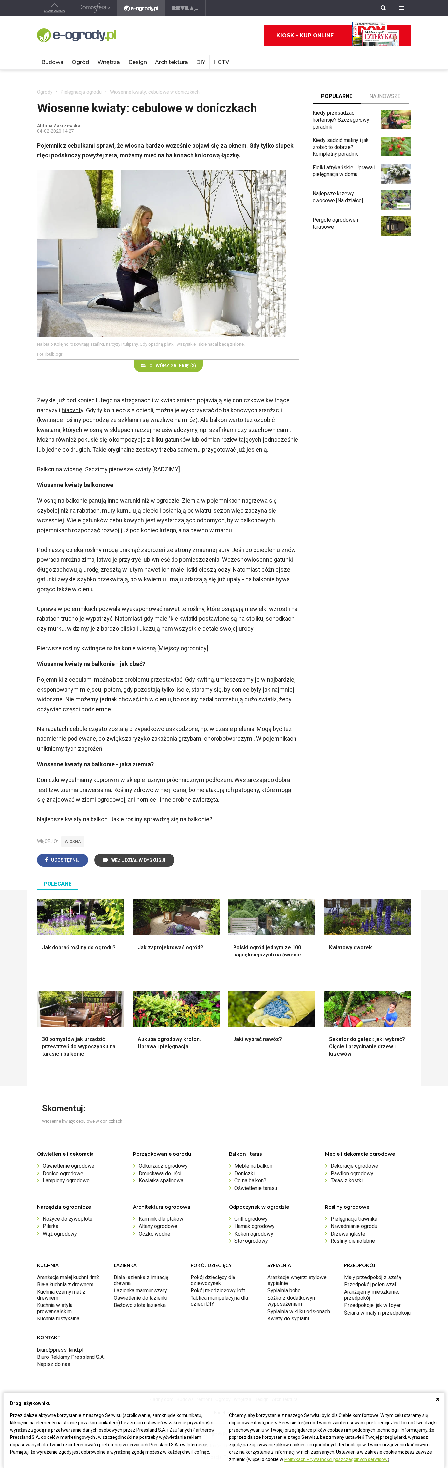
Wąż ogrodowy (60, 1234)
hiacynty (72, 410)
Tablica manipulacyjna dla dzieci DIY (219, 1301)
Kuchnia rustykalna (58, 1319)
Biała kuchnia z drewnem (65, 1284)
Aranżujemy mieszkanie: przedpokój (371, 1295)
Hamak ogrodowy (254, 1226)
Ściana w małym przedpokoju (377, 1313)
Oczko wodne (154, 1234)
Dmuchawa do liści (160, 1173)
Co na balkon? (250, 1180)
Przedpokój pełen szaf (370, 1284)
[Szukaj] (383, 8)
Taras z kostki (347, 1180)
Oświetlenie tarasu (255, 1188)
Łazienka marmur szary (140, 1290)
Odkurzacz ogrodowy (163, 1166)
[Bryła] (185, 8)
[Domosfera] (94, 8)
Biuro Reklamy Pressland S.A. (71, 1357)
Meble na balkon (253, 1166)
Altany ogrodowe (158, 1226)
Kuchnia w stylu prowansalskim (54, 1308)
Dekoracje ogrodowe (354, 1166)
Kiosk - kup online (305, 35)
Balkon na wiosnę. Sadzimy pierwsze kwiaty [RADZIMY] (108, 469)
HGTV (221, 62)
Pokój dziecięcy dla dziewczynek (213, 1280)
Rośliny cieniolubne (353, 1241)
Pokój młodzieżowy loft (218, 1290)
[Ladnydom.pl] (54, 8)
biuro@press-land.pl (60, 1350)
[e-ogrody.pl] (141, 8)
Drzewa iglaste (348, 1234)
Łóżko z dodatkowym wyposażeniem (291, 1301)
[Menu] (402, 8)
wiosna (73, 841)
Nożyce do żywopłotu (67, 1219)
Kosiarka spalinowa (161, 1180)
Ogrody (44, 92)
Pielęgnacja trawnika (354, 1219)
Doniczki (244, 1173)
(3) (172, 365)
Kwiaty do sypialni (288, 1319)
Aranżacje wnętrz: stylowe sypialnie (297, 1280)
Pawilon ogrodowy (352, 1173)
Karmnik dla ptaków (161, 1219)
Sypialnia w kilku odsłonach (298, 1311)
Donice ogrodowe (63, 1173)
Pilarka (50, 1226)
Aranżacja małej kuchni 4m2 (68, 1277)
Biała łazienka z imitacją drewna (141, 1280)
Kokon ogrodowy (253, 1234)
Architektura (171, 62)
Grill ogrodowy (251, 1219)
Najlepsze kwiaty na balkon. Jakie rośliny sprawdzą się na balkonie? (124, 819)
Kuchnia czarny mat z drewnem (61, 1295)
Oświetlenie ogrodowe (68, 1166)
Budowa (52, 62)
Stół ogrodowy (251, 1241)
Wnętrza (108, 62)
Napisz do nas (53, 1364)
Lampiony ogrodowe (66, 1180)
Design (137, 62)
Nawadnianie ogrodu (354, 1226)
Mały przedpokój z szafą (372, 1277)
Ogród (80, 62)
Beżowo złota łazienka (140, 1305)
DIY (200, 62)
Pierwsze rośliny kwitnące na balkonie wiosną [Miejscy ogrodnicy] (122, 648)
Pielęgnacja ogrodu (81, 92)
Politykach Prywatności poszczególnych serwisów (336, 1459)
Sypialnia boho (284, 1290)
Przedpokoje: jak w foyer (372, 1305)
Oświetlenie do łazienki (140, 1298)
